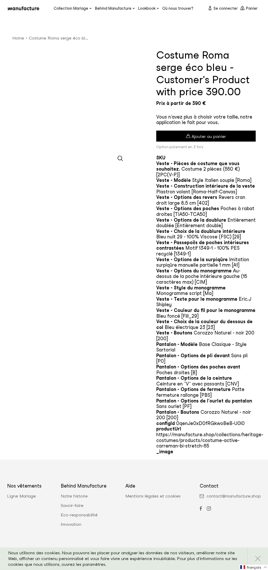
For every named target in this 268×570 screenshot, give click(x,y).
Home (18, 38)
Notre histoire (74, 496)
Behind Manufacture (113, 8)
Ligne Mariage (21, 496)
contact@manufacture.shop (233, 496)
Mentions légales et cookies (153, 496)
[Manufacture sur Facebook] (201, 509)
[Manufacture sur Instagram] (209, 509)
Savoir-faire (72, 506)
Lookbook (146, 8)
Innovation (71, 524)
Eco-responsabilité (79, 515)
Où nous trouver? (177, 8)
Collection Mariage (71, 8)
